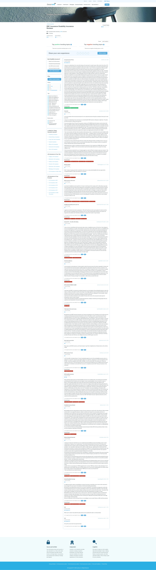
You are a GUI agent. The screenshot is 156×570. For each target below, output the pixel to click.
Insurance (59, 4)
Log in (107, 4)
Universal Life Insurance (54, 146)
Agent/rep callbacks (53, 98)
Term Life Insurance (53, 149)
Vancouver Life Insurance (54, 166)
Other (50, 122)
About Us (85, 1)
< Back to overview (50, 23)
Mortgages (72, 4)
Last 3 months (105, 41)
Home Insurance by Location (73, 563)
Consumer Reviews (79, 4)
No (84, 104)
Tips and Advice (95, 4)
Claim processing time (54, 106)
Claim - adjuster (52, 103)
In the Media (100, 1)
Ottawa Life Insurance (53, 161)
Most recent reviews (55, 79)
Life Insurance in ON (53, 185)
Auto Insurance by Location (85, 563)
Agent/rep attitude (67, 161)
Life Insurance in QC (53, 187)
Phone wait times (53, 113)
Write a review (102, 53)
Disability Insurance (53, 134)
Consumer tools (87, 4)
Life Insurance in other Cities (55, 171)
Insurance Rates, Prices (54, 110)
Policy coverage (52, 114)
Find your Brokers (52, 563)
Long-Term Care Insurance (54, 139)
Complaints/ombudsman (54, 107)
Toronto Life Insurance (53, 164)
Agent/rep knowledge (54, 100)
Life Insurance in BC (53, 182)
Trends (99, 41)
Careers (90, 1)
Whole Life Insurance (53, 144)
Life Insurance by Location (62, 563)
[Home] (51, 4)
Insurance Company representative (53, 124)
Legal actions (52, 112)
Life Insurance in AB (53, 180)
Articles (94, 1)
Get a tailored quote (54, 70)
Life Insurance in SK (53, 190)
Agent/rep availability (53, 97)
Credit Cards (65, 4)
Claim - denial (52, 104)
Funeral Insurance (52, 141)
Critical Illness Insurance (54, 137)
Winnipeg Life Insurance (54, 169)
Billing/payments (53, 101)
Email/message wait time (54, 109)
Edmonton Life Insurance (54, 159)
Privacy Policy (104, 563)
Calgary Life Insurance (53, 156)
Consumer (52, 120)
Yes (82, 104)
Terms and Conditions (96, 563)
